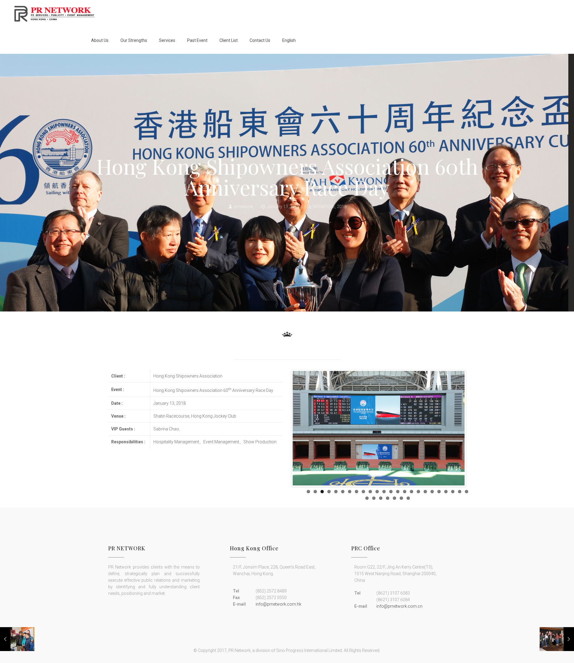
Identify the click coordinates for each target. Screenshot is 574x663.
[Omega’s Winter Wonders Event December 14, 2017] (557, 639)
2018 (341, 206)
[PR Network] (54, 13)
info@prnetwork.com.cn (399, 606)
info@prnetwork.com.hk (278, 604)
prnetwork (243, 206)
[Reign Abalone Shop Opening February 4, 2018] (17, 639)
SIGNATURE (324, 206)
